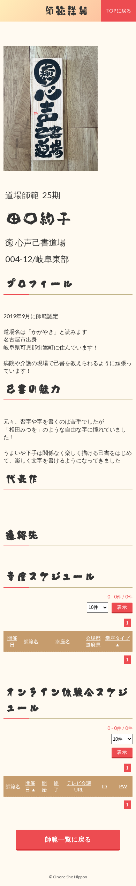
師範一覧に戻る (68, 839)
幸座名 (62, 641)
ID (104, 786)
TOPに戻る (118, 11)
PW (123, 786)
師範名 (31, 641)
